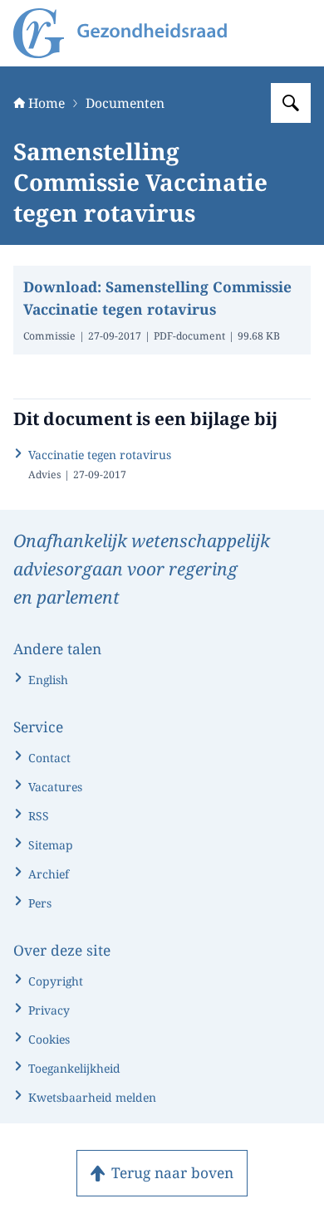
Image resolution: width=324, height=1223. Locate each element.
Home (46, 103)
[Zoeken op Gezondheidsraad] (291, 103)
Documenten (125, 103)
